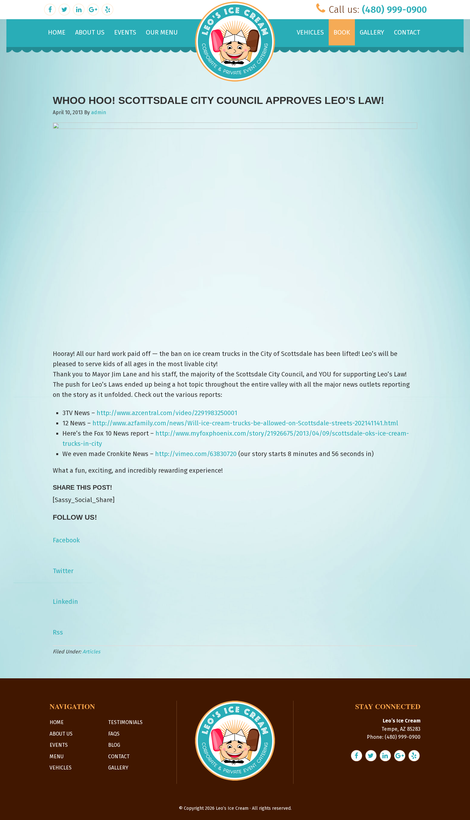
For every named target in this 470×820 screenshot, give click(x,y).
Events (59, 745)
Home (57, 722)
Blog (114, 745)
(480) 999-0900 (394, 9)
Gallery (118, 768)
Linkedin (65, 601)
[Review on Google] (94, 8)
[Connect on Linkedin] (79, 8)
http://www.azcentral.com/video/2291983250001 (167, 413)
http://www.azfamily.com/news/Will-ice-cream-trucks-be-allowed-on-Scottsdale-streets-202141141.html (245, 423)
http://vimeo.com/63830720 (196, 454)
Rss (58, 632)
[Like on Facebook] (50, 8)
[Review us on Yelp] (107, 8)
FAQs (114, 734)
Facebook (66, 540)
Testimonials (125, 722)
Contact (118, 756)
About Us (61, 734)
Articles (91, 652)
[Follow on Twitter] (65, 8)
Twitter (63, 571)
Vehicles (61, 768)
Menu (57, 756)
